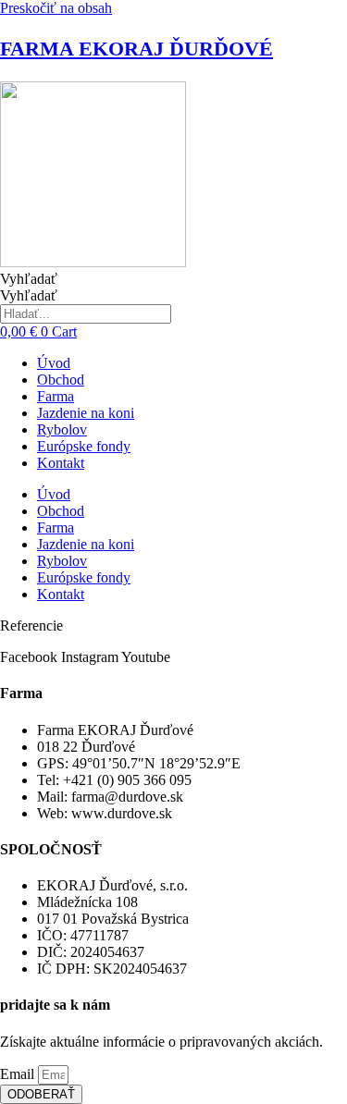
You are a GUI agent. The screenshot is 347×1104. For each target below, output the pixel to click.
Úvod (53, 363)
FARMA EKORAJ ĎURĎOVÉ (136, 48)
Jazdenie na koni (85, 413)
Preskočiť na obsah (56, 8)
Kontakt (60, 463)
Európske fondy (83, 446)
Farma (55, 396)
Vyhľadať (28, 279)
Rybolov (62, 429)
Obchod (60, 379)
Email (19, 1074)
